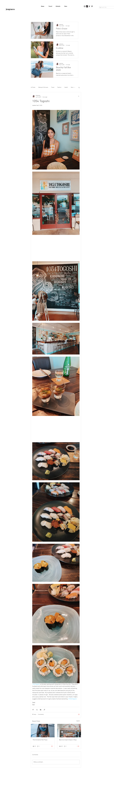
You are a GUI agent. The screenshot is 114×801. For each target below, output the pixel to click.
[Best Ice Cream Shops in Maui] (69, 730)
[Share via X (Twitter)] (37, 709)
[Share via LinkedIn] (40, 709)
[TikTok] (87, 6)
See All (78, 721)
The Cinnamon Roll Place (40, 740)
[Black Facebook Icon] (90, 6)
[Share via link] (44, 709)
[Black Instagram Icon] (85, 6)
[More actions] (79, 96)
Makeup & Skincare (43, 87)
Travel (52, 87)
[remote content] (56, 248)
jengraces (10, 9)
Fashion (59, 87)
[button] (79, 87)
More (72, 87)
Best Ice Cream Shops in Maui (68, 740)
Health (66, 87)
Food (33, 704)
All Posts (33, 87)
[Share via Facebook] (33, 709)
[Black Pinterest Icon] (92, 6)
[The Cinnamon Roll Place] (43, 730)
